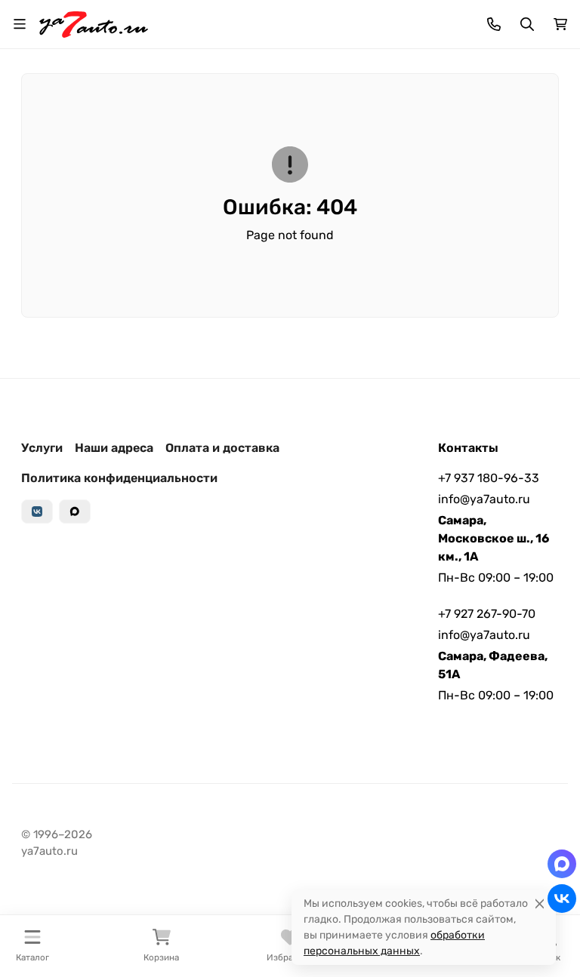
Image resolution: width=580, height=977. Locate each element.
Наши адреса (114, 448)
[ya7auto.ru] (93, 23)
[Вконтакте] (37, 511)
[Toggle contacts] (494, 24)
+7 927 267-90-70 (486, 614)
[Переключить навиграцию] (19, 24)
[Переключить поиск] (527, 24)
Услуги (42, 448)
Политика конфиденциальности (119, 478)
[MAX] (75, 511)
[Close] (539, 903)
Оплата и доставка (222, 448)
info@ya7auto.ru (484, 499)
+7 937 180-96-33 (488, 478)
